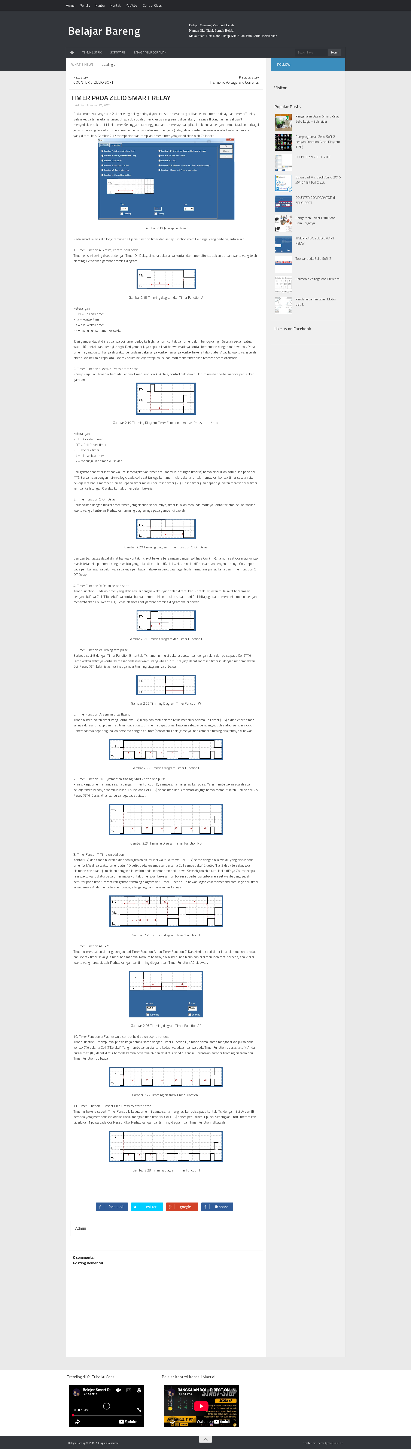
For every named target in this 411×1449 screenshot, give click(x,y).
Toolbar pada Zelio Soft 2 (313, 258)
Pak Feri (338, 1443)
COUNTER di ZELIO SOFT (313, 156)
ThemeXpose (324, 1443)
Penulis (85, 5)
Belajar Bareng (104, 30)
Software (117, 52)
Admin (79, 105)
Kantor (100, 5)
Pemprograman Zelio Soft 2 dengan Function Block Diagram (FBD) (317, 141)
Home (70, 5)
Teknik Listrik (92, 52)
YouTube (131, 5)
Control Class (152, 5)
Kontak (115, 5)
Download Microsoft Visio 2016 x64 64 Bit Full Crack (318, 180)
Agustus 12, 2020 (98, 105)
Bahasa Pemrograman (150, 52)
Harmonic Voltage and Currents (317, 278)
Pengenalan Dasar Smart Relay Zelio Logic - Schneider (317, 119)
